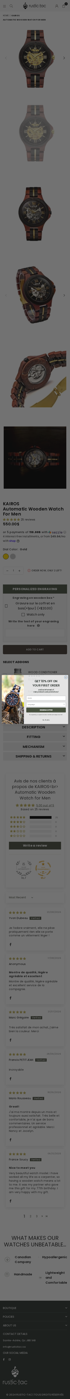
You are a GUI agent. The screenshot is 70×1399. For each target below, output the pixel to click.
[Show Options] (64, 704)
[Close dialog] (65, 677)
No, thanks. (46, 720)
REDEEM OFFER (46, 710)
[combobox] (45, 704)
